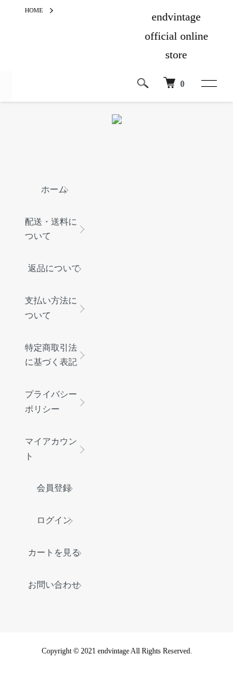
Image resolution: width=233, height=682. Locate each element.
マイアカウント (51, 449)
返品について (54, 268)
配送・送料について (51, 229)
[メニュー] (208, 83)
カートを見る (54, 552)
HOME (34, 10)
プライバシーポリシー (51, 402)
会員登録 (54, 488)
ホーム (54, 189)
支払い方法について (51, 308)
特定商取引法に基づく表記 (51, 355)
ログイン (54, 520)
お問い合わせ (54, 585)
